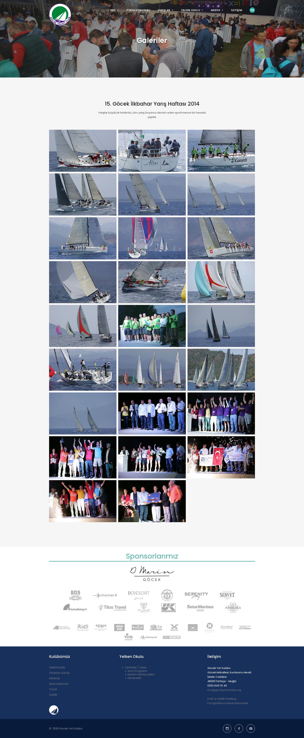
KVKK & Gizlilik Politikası (221, 699)
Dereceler (135, 678)
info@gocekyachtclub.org (224, 690)
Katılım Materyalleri (141, 674)
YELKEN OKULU (190, 10)
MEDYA (215, 10)
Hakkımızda (57, 667)
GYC (113, 10)
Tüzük (53, 689)
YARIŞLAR (164, 10)
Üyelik (53, 695)
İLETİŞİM (236, 10)
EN (252, 10)
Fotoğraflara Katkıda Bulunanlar (227, 703)
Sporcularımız (58, 684)
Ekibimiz (54, 678)
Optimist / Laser (136, 667)
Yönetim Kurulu (59, 673)
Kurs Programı (137, 671)
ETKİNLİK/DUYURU (138, 10)
